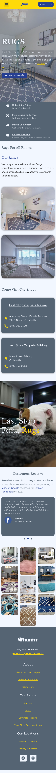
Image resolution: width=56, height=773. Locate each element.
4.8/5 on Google (10, 488)
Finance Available (21, 134)
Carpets (28, 703)
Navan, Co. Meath (28, 741)
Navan (41, 63)
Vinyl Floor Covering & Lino (28, 725)
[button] (6, 4)
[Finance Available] (7, 135)
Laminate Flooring (28, 718)
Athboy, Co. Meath (28, 748)
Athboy (6, 67)
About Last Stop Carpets (28, 672)
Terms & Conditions (28, 679)
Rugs (28, 710)
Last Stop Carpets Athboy (28, 345)
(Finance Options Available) (28, 653)
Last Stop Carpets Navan (28, 305)
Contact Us (28, 687)
